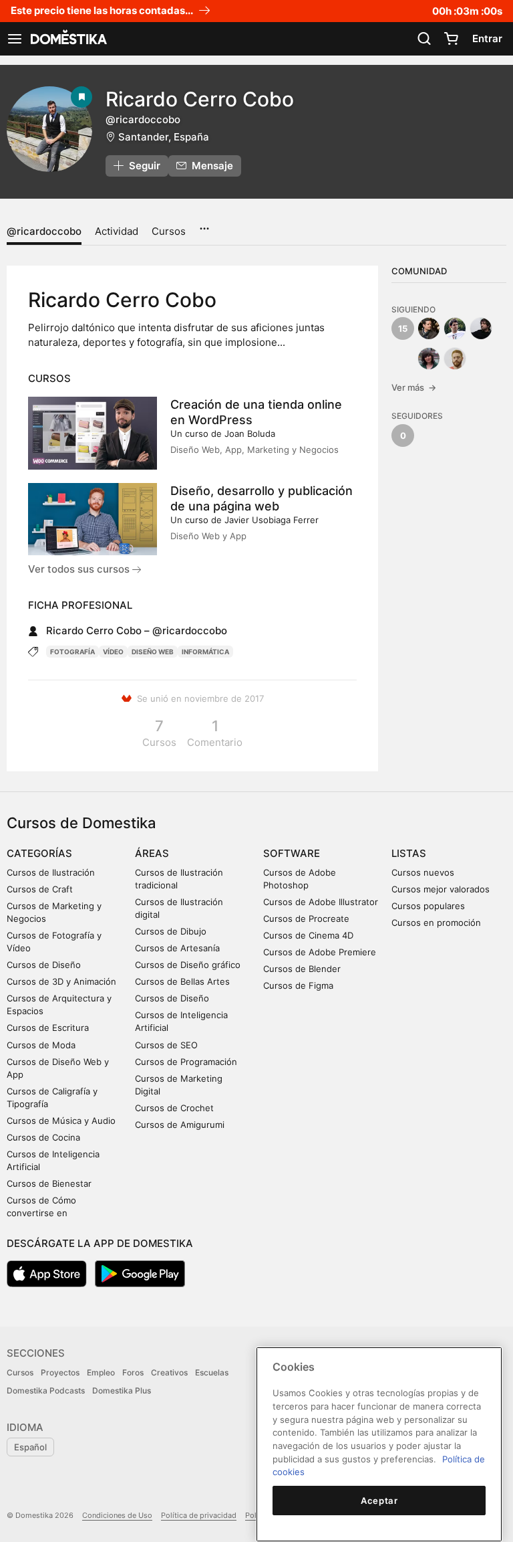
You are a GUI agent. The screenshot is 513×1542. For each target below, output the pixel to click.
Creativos (169, 1372)
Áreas (152, 853)
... (204, 224)
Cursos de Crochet (174, 1107)
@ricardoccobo (44, 231)
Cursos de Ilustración (51, 872)
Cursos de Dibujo (170, 931)
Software (291, 853)
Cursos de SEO (166, 1045)
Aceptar (379, 1500)
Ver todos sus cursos (80, 569)
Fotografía (72, 652)
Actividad (116, 231)
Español (30, 1447)
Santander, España (163, 136)
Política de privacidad (198, 1515)
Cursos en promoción (436, 922)
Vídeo (113, 652)
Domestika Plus (121, 1390)
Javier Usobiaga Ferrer (271, 519)
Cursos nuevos (422, 872)
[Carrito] (451, 39)
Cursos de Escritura (48, 1027)
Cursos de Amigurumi (179, 1124)
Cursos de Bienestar (49, 1183)
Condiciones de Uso (117, 1515)
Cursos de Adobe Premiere (319, 952)
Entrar (487, 38)
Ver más (413, 387)
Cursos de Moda (41, 1045)
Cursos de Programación (186, 1061)
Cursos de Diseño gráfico (187, 964)
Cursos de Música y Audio (61, 1120)
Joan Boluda (249, 433)
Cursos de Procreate (306, 918)
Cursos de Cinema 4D (308, 935)
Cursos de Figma (298, 985)
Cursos (169, 231)
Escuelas (211, 1372)
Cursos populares (428, 905)
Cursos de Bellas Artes (182, 981)
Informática (205, 652)
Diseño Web (153, 652)
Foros (133, 1372)
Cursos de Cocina (43, 1137)
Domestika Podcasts (46, 1390)
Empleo (101, 1372)
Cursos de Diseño (44, 964)
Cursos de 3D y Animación (61, 981)
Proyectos (60, 1372)
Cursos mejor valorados (440, 889)
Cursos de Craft (40, 889)
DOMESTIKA (67, 39)
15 (402, 328)
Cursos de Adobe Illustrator (320, 901)
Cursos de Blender (302, 968)
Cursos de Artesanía (177, 948)
